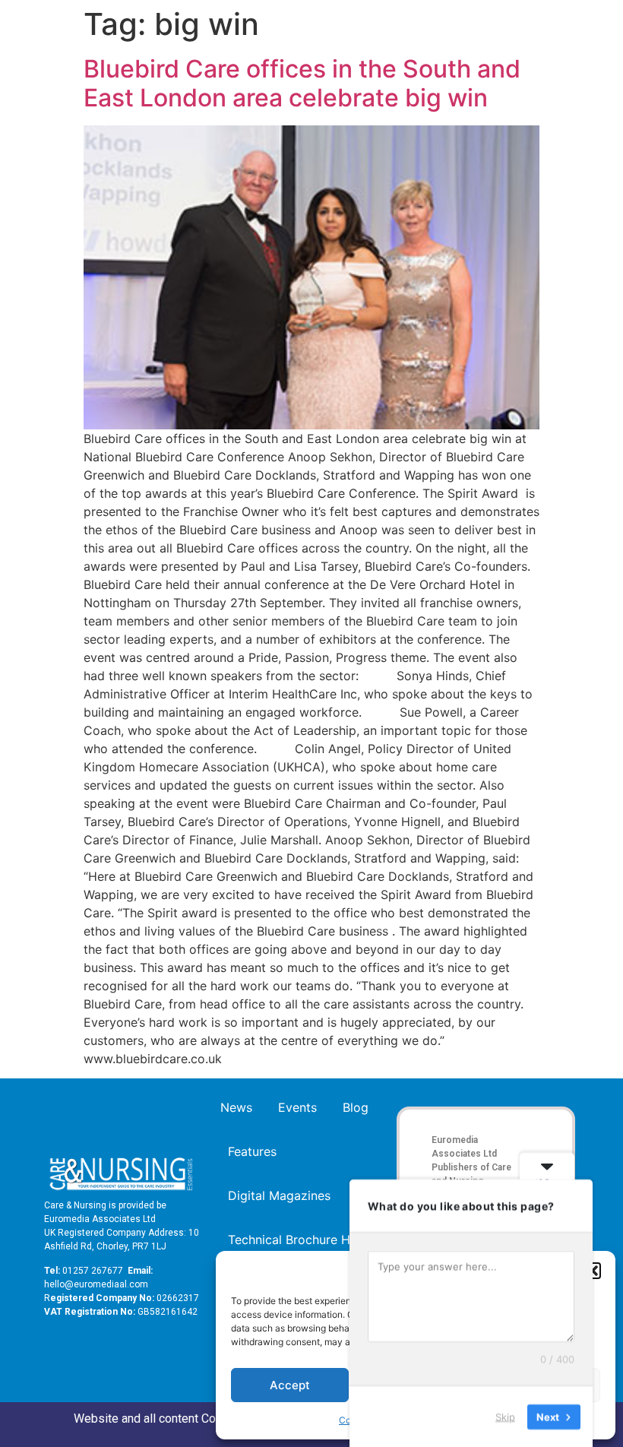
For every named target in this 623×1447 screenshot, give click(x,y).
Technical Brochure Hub (296, 1239)
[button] (592, 1270)
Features (252, 1151)
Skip (505, 1416)
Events (297, 1107)
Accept (290, 1385)
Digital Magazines (279, 1195)
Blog (355, 1107)
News (236, 1107)
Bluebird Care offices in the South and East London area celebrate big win (302, 83)
